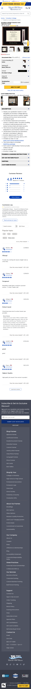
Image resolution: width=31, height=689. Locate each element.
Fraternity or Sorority (12, 495)
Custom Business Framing (14, 581)
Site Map (26, 683)
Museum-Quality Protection (14, 516)
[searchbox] (8, 226)
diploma (5, 238)
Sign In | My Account (12, 597)
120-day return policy (10, 158)
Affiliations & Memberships (14, 548)
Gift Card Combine (12, 626)
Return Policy (10, 606)
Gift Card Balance (11, 622)
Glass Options (10, 513)
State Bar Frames (11, 444)
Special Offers (10, 619)
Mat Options (10, 510)
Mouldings (9, 507)
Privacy (4, 683)
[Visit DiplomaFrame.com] (6, 1)
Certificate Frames (12, 438)
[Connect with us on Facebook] (7, 664)
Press (8, 544)
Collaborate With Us (12, 569)
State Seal (9, 488)
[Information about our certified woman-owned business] (25, 676)
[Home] (15, 8)
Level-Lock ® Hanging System (15, 520)
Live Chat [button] (9, 638)
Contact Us (9, 593)
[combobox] (22, 241)
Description (6, 109)
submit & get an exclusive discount (15, 422)
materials (14, 234)
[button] (27, 8)
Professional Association (14, 482)
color (4, 234)
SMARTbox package (9, 144)
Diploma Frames (11, 434)
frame (9, 234)
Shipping (5, 161)
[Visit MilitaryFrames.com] (15, 1)
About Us (9, 538)
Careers (8, 541)
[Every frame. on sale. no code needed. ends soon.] (15, 4)
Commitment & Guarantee (14, 526)
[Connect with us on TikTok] (10, 664)
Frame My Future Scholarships (15, 565)
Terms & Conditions (15, 683)
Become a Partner (11, 575)
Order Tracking (11, 600)
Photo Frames (10, 460)
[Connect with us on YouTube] (17, 664)
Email (8, 635)
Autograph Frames (12, 457)
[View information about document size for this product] (19, 57)
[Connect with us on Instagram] (13, 664)
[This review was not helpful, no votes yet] (27, 267)
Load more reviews (15, 389)
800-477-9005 (10, 642)
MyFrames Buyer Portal (13, 629)
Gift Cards (9, 463)
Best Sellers (9, 467)
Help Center (10, 648)
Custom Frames (11, 447)
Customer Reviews (9, 165)
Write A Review (15, 197)
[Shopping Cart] (29, 8)
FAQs (8, 613)
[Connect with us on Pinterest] (20, 664)
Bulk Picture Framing (12, 585)
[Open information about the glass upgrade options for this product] (6, 76)
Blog (7, 551)
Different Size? (26, 57)
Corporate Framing (12, 578)
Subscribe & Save (11, 616)
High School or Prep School (14, 479)
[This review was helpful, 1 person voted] (24, 335)
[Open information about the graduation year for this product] (21, 82)
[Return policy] (15, 676)
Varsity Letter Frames (12, 450)
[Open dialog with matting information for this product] (7, 65)
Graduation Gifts (11, 498)
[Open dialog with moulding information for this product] (12, 60)
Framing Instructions (12, 610)
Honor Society (10, 491)
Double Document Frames (14, 441)
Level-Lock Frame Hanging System (13, 140)
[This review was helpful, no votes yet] (24, 267)
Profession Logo (11, 485)
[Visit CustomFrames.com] (24, 1)
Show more (11, 238)
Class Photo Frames (12, 454)
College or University (12, 475)
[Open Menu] (2, 8)
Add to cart (15, 87)
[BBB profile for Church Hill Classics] (5, 676)
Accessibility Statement (13, 554)
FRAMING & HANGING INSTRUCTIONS (14, 154)
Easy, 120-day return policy (15, 90)
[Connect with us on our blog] (24, 664)
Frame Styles (10, 523)
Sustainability (10, 529)
